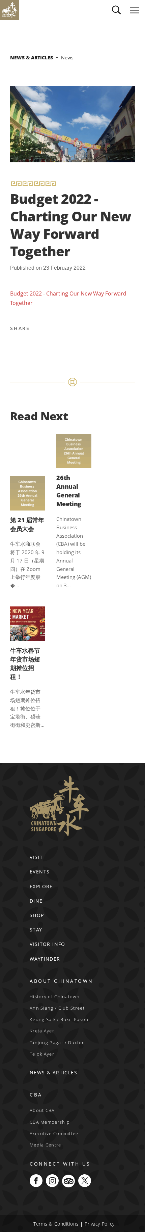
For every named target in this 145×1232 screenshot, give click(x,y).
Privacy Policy (100, 1224)
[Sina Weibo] (48, 345)
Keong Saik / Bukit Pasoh (59, 1019)
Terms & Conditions (56, 1224)
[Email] (65, 345)
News (67, 57)
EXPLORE (41, 886)
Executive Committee (54, 1133)
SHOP (37, 915)
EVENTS (40, 871)
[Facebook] (16, 345)
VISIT (36, 857)
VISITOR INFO (47, 944)
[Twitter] (32, 345)
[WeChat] (97, 345)
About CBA (42, 1110)
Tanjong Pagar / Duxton (57, 1042)
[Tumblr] (81, 345)
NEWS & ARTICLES (53, 1072)
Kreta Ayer (42, 1031)
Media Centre (45, 1145)
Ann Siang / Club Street (57, 1008)
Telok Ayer (42, 1054)
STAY (36, 929)
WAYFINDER (45, 959)
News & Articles (31, 57)
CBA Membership (50, 1122)
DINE (36, 901)
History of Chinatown (55, 997)
